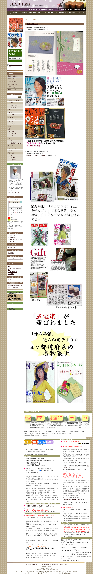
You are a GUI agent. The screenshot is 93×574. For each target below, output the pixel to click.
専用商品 (12, 309)
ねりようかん (12, 119)
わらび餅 (10, 103)
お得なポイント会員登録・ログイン (32, 12)
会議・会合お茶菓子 (13, 84)
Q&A (9, 266)
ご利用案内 (50, 12)
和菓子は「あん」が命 (14, 235)
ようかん (10, 117)
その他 (11, 136)
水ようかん (12, 124)
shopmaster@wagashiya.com (71, 499)
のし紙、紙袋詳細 (15, 250)
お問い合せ (61, 12)
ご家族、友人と (12, 79)
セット (10, 138)
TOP (26, 19)
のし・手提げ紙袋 (39, 505)
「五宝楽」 (37, 155)
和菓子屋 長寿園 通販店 (20, 4)
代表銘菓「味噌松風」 (14, 100)
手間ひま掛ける (12, 237)
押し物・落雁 (12, 133)
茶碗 (10, 150)
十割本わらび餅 (13, 105)
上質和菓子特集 (12, 89)
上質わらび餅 (12, 107)
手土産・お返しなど (13, 76)
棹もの (11, 112)
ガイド (11, 263)
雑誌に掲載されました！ (14, 47)
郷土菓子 (10, 145)
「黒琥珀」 (44, 155)
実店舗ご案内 (63, 564)
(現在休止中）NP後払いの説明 (15, 292)
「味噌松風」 (28, 155)
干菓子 (10, 129)
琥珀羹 (11, 121)
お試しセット (12, 140)
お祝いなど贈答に (12, 81)
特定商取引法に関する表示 (51, 564)
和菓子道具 (11, 153)
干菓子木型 (12, 157)
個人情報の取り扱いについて (33, 564)
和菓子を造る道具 (15, 277)
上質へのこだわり (15, 233)
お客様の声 (71, 12)
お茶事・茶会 (11, 87)
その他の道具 (12, 160)
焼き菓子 (10, 126)
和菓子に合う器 (12, 148)
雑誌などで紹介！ (13, 247)
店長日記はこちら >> (13, 192)
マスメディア (13, 244)
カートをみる (14, 12)
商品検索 (12, 94)
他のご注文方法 (14, 256)
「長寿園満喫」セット (15, 143)
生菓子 (10, 110)
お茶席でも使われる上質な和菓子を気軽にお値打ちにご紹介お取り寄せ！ (28, 5)
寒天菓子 (11, 131)
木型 (10, 155)
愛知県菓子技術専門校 (16, 283)
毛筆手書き (11, 253)
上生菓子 (11, 114)
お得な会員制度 (12, 272)
